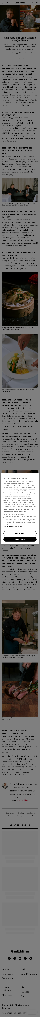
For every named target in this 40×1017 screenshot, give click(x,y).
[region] (20, 508)
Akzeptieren (20, 539)
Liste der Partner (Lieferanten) (13, 526)
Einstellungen (20, 533)
